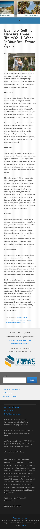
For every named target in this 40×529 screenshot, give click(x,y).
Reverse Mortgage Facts (11, 389)
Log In (24, 525)
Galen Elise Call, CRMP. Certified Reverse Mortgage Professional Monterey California (20, 8)
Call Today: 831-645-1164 (20, 340)
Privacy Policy (9, 410)
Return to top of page (20, 518)
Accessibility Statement (12, 407)
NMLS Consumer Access (12, 414)
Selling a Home (21, 322)
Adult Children (8, 393)
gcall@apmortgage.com (20, 343)
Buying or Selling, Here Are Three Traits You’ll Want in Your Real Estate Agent (19, 38)
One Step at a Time (10, 396)
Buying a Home (22, 320)
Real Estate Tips (22, 317)
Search (5, 376)
